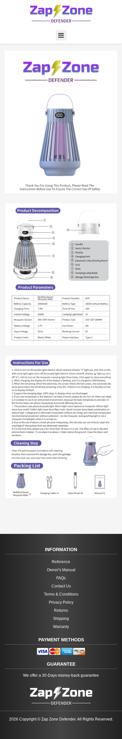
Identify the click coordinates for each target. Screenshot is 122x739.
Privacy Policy (61, 602)
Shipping (61, 618)
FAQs (61, 578)
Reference (61, 562)
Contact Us (61, 586)
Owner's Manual (61, 570)
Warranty (61, 626)
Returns (61, 610)
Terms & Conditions (61, 594)
